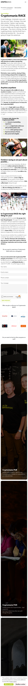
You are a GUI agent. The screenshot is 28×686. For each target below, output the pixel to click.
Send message (6, 300)
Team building (17, 7)
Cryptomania (10, 7)
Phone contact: (5, 277)
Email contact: (4, 272)
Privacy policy (13, 681)
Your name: (4, 266)
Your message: (5, 283)
